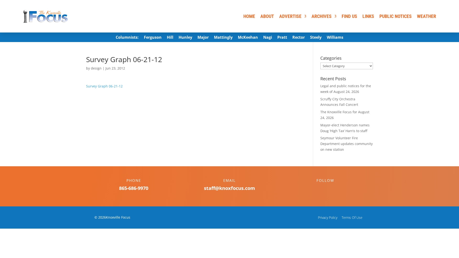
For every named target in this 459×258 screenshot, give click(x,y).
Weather (426, 16)
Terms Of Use (352, 217)
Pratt (282, 38)
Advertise (290, 16)
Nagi (267, 38)
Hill (170, 38)
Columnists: (127, 38)
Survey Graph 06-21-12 (104, 86)
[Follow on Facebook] (320, 189)
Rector (298, 38)
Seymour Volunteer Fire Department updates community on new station (346, 144)
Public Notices (395, 16)
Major (203, 38)
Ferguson (153, 38)
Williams (335, 38)
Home (249, 16)
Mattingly (223, 38)
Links (368, 16)
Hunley (185, 38)
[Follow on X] (330, 189)
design (96, 68)
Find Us (349, 16)
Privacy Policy (327, 217)
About (267, 16)
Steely (316, 38)
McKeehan (248, 38)
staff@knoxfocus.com (229, 188)
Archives (321, 16)
